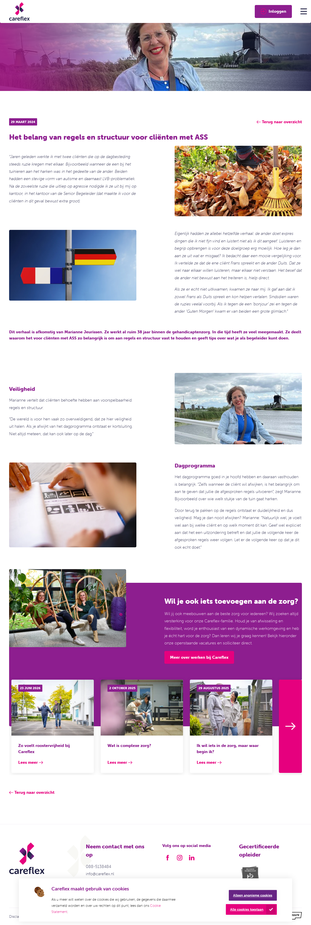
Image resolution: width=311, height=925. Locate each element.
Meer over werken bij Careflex (199, 657)
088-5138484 (98, 866)
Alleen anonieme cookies (252, 895)
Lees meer (28, 762)
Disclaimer (17, 916)
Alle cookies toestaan (246, 909)
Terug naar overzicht (34, 792)
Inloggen (277, 11)
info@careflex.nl (100, 873)
